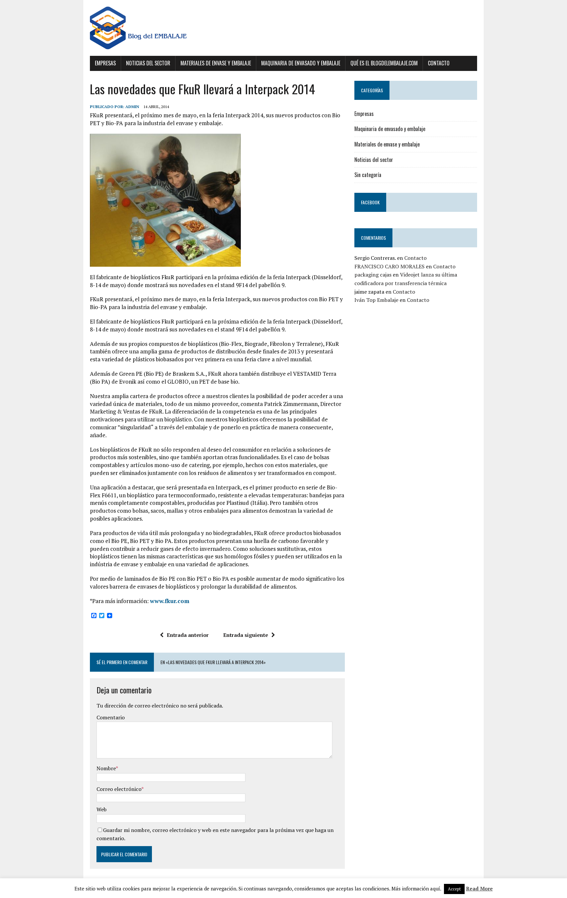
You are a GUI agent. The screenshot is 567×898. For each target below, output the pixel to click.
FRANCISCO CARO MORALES (389, 266)
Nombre (106, 768)
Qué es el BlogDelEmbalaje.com (384, 63)
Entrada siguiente (245, 635)
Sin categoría (367, 175)
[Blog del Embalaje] (283, 28)
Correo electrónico (118, 789)
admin (132, 106)
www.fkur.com (169, 601)
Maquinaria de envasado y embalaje (300, 63)
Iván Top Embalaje (376, 299)
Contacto (439, 63)
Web (101, 809)
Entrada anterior (188, 635)
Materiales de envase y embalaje (215, 63)
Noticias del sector (148, 63)
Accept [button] (454, 889)
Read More (479, 888)
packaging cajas (372, 274)
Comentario (110, 717)
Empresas (105, 63)
